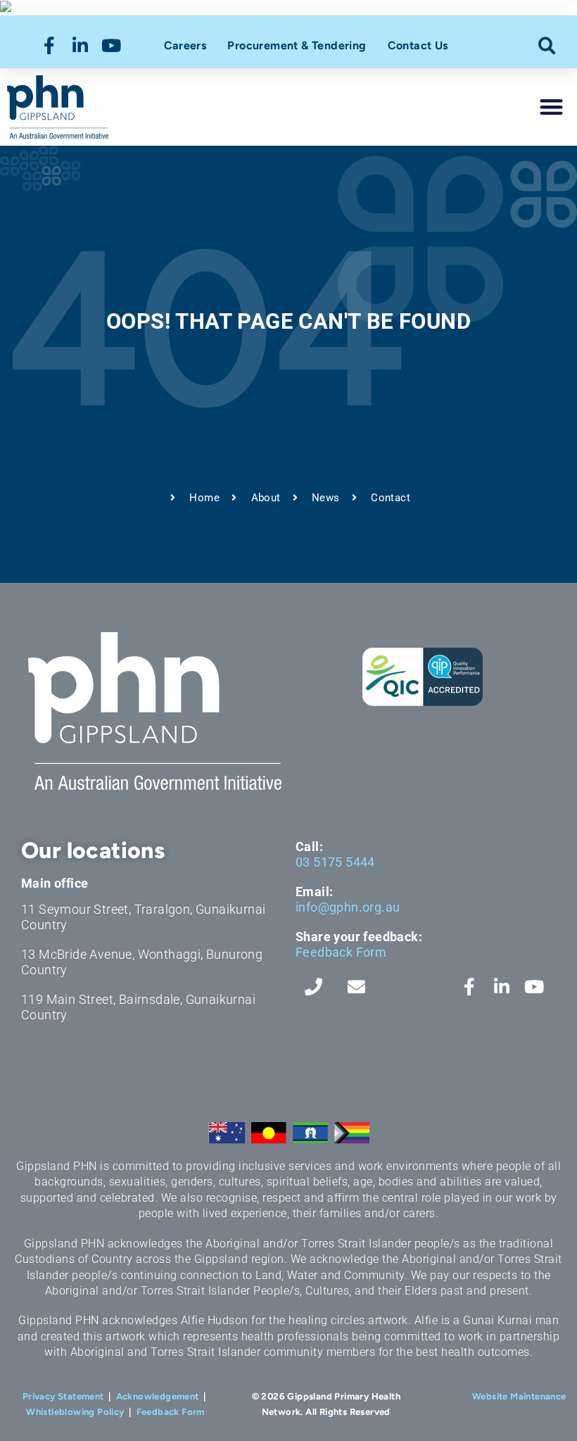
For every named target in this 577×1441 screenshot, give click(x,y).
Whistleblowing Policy (75, 1412)
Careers (185, 45)
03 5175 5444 (335, 862)
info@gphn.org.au (348, 907)
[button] (547, 45)
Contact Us (418, 45)
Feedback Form (341, 952)
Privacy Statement (63, 1396)
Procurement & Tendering (296, 45)
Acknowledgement (157, 1396)
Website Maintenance (519, 1396)
